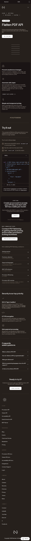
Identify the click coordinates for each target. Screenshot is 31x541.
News (3, 498)
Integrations (5, 463)
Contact (4, 508)
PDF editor (8, 15)
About (3, 479)
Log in (3, 470)
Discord (4, 517)
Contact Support (6, 467)
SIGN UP (16, 215)
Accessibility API (6, 416)
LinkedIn (4, 511)
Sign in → (21, 219)
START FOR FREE (15, 388)
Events (3, 435)
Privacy (4, 492)
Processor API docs (7, 454)
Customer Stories (6, 438)
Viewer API (4, 413)
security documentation (13, 306)
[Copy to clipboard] (26, 162)
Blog (3, 432)
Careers (4, 482)
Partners (4, 489)
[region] (15, 171)
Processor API (5, 409)
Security (4, 486)
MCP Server (5, 422)
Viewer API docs (6, 457)
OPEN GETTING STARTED (10, 238)
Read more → (24, 190)
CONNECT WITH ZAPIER (7, 94)
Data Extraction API (7, 419)
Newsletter (5, 441)
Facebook (4, 524)
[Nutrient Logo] (3, 7)
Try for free (7, 36)
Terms (3, 495)
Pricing (3, 445)
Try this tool (13, 188)
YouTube (4, 514)
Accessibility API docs (7, 460)
